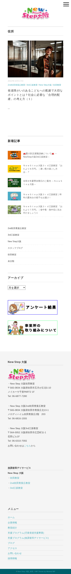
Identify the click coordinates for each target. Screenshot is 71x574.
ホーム (11, 517)
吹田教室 (57, 85)
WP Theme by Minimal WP (45, 571)
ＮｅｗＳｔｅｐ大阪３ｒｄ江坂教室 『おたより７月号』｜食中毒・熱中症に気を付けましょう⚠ (42, 209)
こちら (27, 445)
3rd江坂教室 (32, 85)
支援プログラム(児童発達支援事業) (26, 532)
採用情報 (12, 558)
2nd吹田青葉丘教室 (16, 85)
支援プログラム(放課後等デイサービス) (28, 538)
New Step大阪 (45, 85)
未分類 (11, 261)
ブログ (11, 543)
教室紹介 (12, 527)
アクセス (12, 548)
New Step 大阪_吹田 (25, 571)
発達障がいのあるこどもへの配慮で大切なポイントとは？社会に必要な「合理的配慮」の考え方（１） (35, 95)
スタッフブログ (15, 248)
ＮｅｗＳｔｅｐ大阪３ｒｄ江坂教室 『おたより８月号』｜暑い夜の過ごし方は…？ (42, 168)
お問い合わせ (15, 553)
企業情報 (12, 522)
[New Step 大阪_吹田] (35, 9)
